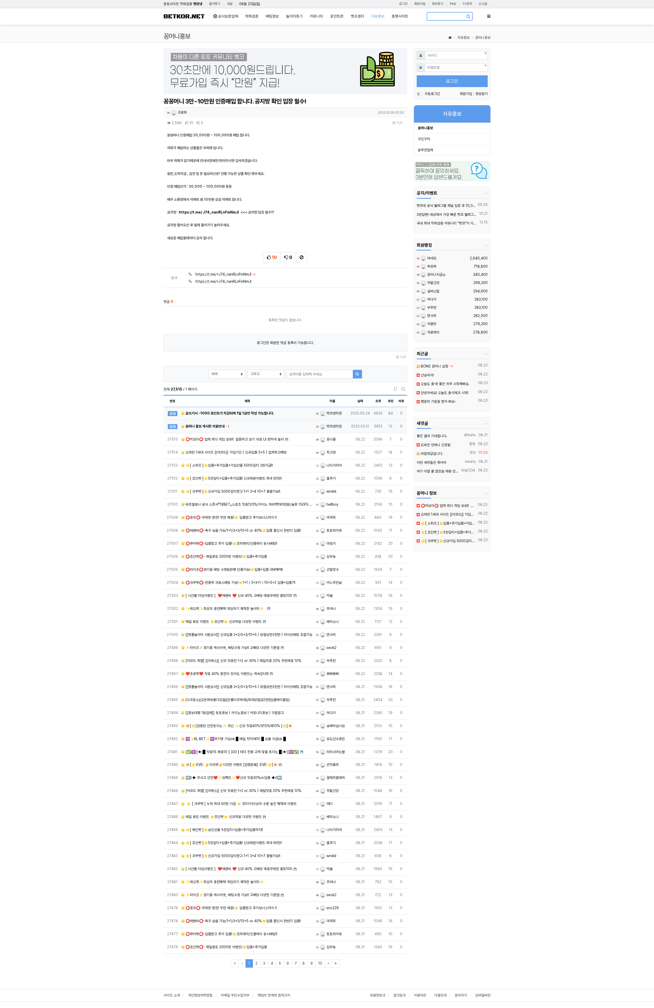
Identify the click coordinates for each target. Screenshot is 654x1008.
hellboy (331, 504)
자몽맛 (431, 324)
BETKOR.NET (184, 16)
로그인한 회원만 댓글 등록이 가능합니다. (285, 343)
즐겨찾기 (214, 4)
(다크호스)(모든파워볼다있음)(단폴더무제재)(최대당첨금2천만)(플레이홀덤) (237, 700)
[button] (182, 72)
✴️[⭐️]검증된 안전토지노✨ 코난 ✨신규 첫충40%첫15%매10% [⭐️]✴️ (238, 726)
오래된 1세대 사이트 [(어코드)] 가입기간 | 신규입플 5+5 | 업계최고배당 (235, 452)
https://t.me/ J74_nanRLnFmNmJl (209, 212)
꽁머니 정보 (427, 493)
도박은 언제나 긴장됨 (435, 445)
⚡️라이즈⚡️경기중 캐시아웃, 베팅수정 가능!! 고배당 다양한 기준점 (231, 648)
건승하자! (427, 375)
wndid (330, 491)
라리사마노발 (335, 752)
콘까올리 (332, 765)
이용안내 (440, 995)
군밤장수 (332, 569)
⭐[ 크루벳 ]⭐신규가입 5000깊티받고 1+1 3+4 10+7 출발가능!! (232, 491)
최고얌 (330, 452)
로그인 (403, 4)
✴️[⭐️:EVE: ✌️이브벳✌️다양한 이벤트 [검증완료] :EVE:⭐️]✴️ (230, 765)
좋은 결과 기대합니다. (432, 436)
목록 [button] (399, 123)
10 (320, 963)
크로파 (182, 112)
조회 (378, 401)
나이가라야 (333, 465)
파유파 (431, 266)
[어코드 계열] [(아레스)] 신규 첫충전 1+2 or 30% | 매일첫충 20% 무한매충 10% (242, 661)
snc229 (332, 908)
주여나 (330, 609)
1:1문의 (467, 4)
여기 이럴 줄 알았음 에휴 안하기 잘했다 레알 (438, 471)
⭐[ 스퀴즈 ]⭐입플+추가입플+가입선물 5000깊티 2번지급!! (228, 465)
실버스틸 (432, 291)
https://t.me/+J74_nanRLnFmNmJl (225, 274)
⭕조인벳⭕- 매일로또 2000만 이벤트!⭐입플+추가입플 (225, 556)
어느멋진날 (333, 582)
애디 (329, 804)
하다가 (330, 713)
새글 (229, 4)
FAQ (453, 4)
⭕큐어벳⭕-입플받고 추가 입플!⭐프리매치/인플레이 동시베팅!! (230, 543)
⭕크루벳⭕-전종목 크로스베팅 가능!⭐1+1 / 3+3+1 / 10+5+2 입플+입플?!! (239, 582)
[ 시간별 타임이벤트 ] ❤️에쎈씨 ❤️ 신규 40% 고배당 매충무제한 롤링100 (238, 596)
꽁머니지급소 (436, 274)
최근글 (422, 353)
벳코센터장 (333, 413)
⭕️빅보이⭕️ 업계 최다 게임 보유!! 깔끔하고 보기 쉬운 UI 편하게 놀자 (234, 439)
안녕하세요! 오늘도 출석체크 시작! (444, 393)
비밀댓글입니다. (431, 454)
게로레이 (432, 332)
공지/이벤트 (427, 193)
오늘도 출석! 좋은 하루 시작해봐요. (445, 384)
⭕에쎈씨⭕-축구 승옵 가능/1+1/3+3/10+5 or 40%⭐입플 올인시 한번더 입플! (242, 530)
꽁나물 (330, 439)
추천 (390, 401)
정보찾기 (437, 4)
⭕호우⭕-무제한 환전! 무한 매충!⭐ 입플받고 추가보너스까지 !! (230, 517)
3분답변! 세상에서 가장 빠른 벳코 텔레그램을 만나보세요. (447, 214)
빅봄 (329, 596)
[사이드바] (489, 16)
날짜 (360, 401)
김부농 (330, 556)
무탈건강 (332, 791)
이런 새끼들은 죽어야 (431, 462)
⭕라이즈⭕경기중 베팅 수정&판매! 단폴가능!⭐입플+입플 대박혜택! (233, 569)
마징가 (330, 543)
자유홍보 (463, 37)
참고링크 (399, 995)
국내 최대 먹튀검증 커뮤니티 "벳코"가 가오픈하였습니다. (447, 223)
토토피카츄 (333, 530)
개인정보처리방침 (200, 995)
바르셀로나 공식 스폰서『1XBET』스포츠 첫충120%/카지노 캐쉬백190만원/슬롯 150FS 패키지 (248, 504)
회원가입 (419, 4)
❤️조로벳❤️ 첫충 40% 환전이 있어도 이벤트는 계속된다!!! (226, 674)
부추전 (330, 661)
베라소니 (332, 622)
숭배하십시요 (335, 726)
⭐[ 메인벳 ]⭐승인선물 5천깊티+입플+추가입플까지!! (223, 830)
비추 (401, 401)
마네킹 (431, 258)
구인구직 (424, 139)
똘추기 (330, 478)
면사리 (330, 635)
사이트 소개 (172, 995)
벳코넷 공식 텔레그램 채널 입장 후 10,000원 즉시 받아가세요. (446, 206)
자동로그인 (432, 94)
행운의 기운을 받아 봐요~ (438, 401)
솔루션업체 (425, 150)
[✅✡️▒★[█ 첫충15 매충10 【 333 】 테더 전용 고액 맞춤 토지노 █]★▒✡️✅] (241, 752)
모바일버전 (483, 995)
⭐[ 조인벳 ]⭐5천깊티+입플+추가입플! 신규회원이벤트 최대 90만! (233, 478)
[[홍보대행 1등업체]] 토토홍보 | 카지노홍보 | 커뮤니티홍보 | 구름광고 (234, 713)
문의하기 (461, 995)
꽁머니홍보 (483, 37)
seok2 (330, 648)
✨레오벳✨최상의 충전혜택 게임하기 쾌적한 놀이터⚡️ (225, 609)
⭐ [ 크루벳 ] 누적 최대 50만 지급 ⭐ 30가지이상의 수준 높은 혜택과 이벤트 (240, 804)
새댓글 (422, 423)
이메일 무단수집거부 (235, 995)
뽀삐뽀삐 (332, 674)
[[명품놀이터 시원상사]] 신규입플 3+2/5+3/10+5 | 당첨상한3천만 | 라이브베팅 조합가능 (248, 635)
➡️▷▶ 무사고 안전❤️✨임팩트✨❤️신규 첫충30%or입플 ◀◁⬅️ (233, 778)
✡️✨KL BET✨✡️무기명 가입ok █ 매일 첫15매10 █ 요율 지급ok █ (235, 739)
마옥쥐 (330, 517)
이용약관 (420, 995)
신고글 (483, 4)
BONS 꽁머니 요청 (434, 366)
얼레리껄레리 (335, 778)
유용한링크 (377, 995)
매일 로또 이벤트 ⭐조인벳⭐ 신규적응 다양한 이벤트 (223, 622)
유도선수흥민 (335, 739)
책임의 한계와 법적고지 (274, 995)
